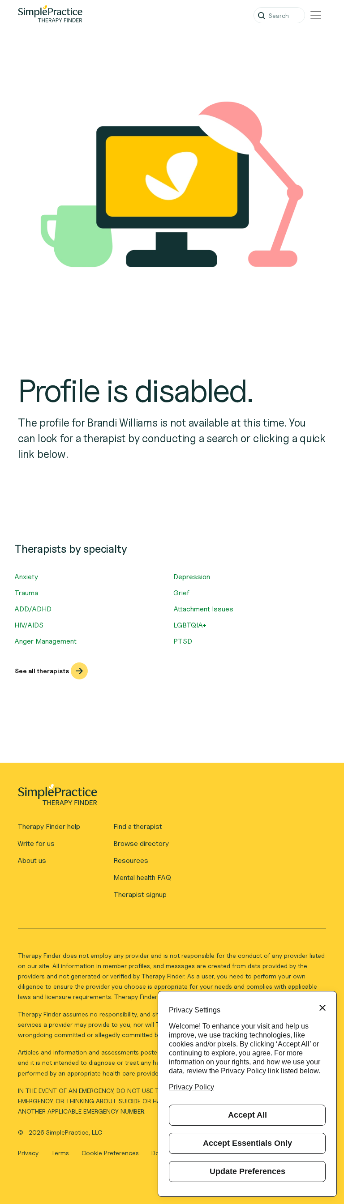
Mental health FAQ (142, 877)
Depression (191, 576)
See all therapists (42, 671)
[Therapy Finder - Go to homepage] (168, 797)
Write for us (36, 843)
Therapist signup (140, 894)
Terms (61, 1153)
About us (31, 860)
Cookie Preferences (110, 1153)
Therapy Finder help (48, 826)
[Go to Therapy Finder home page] (50, 15)
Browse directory (141, 843)
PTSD (182, 641)
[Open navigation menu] (315, 15)
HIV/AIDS (28, 625)
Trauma (26, 593)
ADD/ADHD (33, 609)
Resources (130, 860)
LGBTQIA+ (189, 625)
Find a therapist (137, 826)
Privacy (29, 1153)
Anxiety (26, 576)
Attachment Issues (203, 609)
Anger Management (45, 641)
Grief (181, 593)
